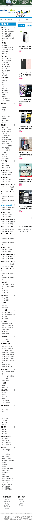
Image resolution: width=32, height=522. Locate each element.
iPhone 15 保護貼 (6, 251)
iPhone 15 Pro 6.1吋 (7, 261)
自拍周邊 (3, 427)
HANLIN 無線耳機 (6, 131)
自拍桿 (4, 429)
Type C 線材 (5, 62)
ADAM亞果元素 (6, 450)
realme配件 (4, 336)
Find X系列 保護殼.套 (7, 325)
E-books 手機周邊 (6, 458)
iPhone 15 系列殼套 (7, 249)
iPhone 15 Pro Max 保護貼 (8, 278)
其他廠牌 (4, 156)
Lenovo (4, 394)
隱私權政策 (7, 507)
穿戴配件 (4, 122)
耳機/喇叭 (3, 125)
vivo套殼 (4, 385)
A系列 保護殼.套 (6, 329)
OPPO (4, 112)
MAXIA (4, 474)
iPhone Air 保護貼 (6, 182)
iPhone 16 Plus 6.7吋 (7, 219)
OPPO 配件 (4, 321)
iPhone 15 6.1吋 (5, 247)
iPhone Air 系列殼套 (7, 179)
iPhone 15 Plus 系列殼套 (8, 256)
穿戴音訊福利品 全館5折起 (8, 39)
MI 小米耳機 (5, 137)
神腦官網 (7, 499)
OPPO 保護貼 (5, 334)
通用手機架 (5, 438)
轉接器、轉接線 (6, 71)
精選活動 (3, 27)
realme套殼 (5, 339)
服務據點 (7, 6)
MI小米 (4, 412)
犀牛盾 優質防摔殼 (7, 489)
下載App (2, 6)
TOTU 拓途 (5, 482)
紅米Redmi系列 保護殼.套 (8, 314)
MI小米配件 (4, 310)
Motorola (4, 396)
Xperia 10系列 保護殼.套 (8, 376)
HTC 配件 (3, 302)
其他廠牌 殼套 (5, 400)
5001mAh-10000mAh (7, 47)
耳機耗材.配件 (5, 158)
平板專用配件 (5, 405)
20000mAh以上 (6, 51)
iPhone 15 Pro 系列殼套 (8, 264)
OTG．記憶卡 (5, 77)
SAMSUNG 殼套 (6, 364)
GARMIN (4, 108)
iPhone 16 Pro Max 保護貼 (8, 243)
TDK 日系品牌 (5, 148)
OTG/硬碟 (4, 80)
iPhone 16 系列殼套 (7, 214)
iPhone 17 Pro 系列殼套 (8, 187)
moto (3, 414)
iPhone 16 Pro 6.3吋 (7, 226)
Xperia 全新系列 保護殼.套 (8, 373)
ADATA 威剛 (5, 90)
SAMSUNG (5, 114)
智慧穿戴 (3, 103)
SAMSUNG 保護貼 (7, 366)
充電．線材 (4, 56)
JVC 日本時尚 (5, 133)
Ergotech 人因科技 (7, 116)
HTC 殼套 (4, 305)
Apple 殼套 (5, 163)
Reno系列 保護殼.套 (7, 323)
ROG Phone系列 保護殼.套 (8, 287)
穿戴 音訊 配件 (9, 20)
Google (4, 118)
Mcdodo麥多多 (6, 472)
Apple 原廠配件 (6, 167)
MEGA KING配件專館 (7, 468)
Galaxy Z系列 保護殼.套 (8, 352)
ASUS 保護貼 (5, 292)
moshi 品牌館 (5, 476)
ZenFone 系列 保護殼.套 (8, 284)
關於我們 (7, 503)
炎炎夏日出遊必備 (6, 34)
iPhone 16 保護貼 (6, 216)
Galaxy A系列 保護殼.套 (8, 356)
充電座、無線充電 (6, 58)
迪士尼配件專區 (6, 487)
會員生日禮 (21, 501)
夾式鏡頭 (4, 431)
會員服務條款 (7, 505)
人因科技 (4, 154)
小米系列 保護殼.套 (7, 312)
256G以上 (4, 88)
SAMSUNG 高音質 (7, 141)
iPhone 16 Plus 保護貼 (7, 224)
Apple (3, 105)
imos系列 (4, 464)
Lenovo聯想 (5, 410)
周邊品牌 (3, 447)
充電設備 (4, 75)
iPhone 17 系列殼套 (7, 172)
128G (3, 86)
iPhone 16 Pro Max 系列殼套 (8, 239)
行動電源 (3, 43)
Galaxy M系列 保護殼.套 (8, 358)
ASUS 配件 (4, 282)
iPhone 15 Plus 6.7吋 (7, 254)
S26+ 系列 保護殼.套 (7, 348)
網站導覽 (7, 508)
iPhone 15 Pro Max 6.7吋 (7, 270)
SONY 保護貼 (5, 380)
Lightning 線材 (5, 64)
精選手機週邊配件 (6, 436)
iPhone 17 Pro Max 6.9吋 (7, 193)
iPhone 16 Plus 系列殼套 (8, 222)
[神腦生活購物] (15, 12)
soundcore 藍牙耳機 (7, 146)
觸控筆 (4, 424)
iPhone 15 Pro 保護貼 (7, 266)
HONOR (4, 392)
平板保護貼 (5, 420)
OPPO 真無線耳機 (6, 139)
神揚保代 (12, 6)
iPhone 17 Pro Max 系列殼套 (8, 197)
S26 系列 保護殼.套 (7, 346)
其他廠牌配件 (5, 390)
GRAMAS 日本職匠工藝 (8, 460)
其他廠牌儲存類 (6, 100)
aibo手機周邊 (5, 456)
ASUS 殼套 (5, 290)
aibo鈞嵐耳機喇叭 (6, 129)
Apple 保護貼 (5, 165)
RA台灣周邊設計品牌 (7, 480)
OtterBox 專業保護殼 (7, 478)
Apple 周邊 (4, 161)
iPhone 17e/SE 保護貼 (7, 209)
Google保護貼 (5, 300)
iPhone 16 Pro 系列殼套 (8, 229)
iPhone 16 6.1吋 (5, 212)
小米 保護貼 (5, 318)
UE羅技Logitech (6, 152)
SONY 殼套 (5, 378)
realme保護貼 (5, 341)
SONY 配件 (4, 369)
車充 (3, 73)
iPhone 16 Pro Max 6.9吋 (7, 235)
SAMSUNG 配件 (5, 344)
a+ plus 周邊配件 (6, 454)
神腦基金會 (7, 501)
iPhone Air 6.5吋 (5, 177)
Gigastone (4, 94)
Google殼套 (5, 298)
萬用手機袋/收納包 (7, 442)
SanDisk (4, 96)
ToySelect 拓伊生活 (7, 485)
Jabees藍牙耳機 (6, 135)
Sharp (3, 398)
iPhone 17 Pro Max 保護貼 (8, 201)
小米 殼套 (4, 316)
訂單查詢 (21, 503)
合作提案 (21, 505)
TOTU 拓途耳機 (6, 150)
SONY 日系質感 (6, 143)
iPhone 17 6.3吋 (5, 170)
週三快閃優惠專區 (6, 36)
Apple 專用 (5, 127)
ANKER (4, 452)
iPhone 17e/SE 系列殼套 (8, 207)
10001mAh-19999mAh (7, 49)
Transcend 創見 (6, 98)
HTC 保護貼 (5, 307)
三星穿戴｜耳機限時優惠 (8, 32)
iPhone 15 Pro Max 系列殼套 (8, 274)
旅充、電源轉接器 (6, 60)
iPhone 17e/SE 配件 (25, 20)
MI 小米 (4, 110)
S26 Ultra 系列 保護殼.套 (8, 350)
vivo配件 (3, 383)
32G (3, 82)
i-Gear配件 (5, 462)
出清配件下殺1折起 (7, 29)
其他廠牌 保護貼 (6, 402)
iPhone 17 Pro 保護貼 (7, 189)
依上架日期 (21, 25)
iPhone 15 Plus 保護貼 (7, 259)
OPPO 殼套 (5, 331)
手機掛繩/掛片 (5, 440)
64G (3, 84)
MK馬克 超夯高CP (6, 470)
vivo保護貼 (5, 387)
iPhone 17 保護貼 (6, 174)
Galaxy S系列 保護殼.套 (8, 354)
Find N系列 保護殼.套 (7, 327)
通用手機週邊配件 (6, 444)
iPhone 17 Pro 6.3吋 (7, 184)
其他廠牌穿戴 (5, 120)
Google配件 (4, 295)
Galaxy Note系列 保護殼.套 (8, 361)
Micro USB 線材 (6, 66)
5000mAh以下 (5, 45)
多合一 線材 (5, 69)
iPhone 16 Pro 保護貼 (7, 231)
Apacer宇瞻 (5, 92)
